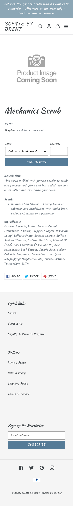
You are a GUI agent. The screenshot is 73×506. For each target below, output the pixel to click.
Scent (8, 144)
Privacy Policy (17, 362)
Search (12, 313)
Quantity (55, 144)
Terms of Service (19, 394)
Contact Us (15, 323)
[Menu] (66, 26)
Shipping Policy (18, 383)
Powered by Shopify (51, 493)
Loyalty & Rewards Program (26, 334)
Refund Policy (17, 373)
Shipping (9, 130)
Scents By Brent (18, 26)
